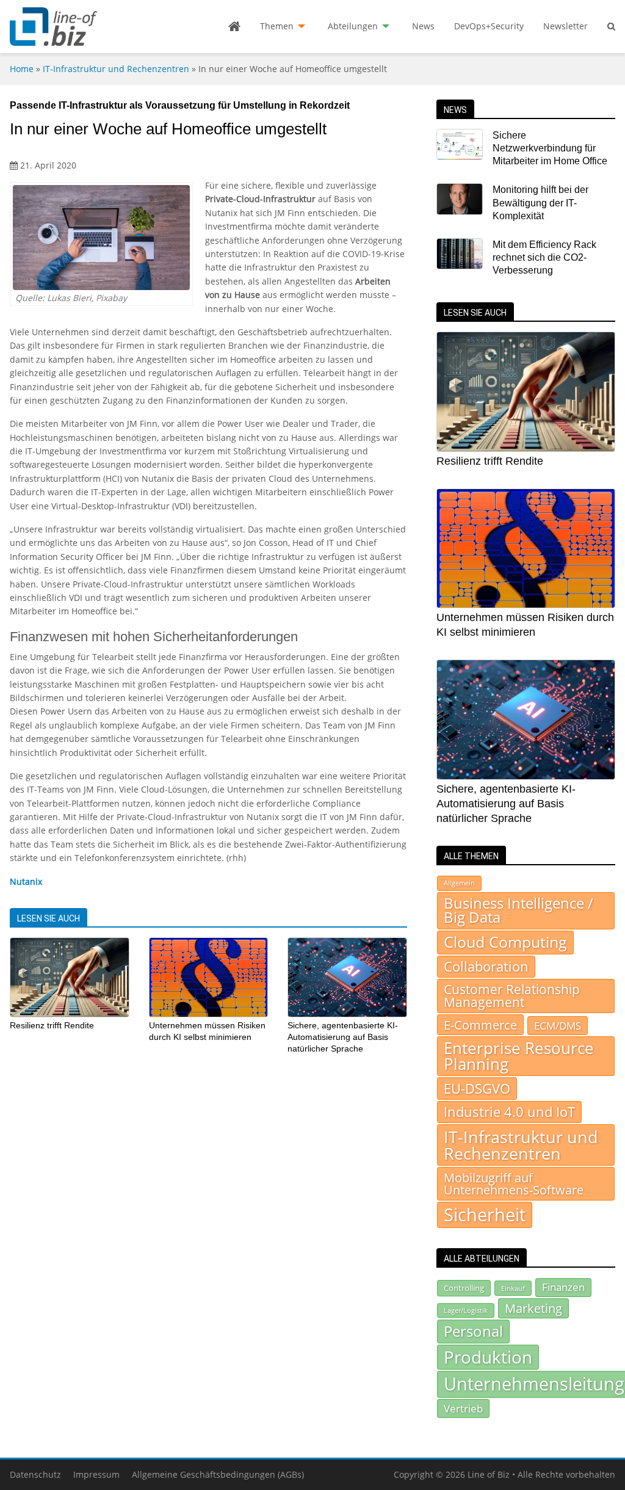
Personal (473, 1331)
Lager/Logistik (466, 1310)
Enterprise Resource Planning (519, 1056)
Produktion (488, 1356)
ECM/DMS (557, 1025)
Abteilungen (353, 26)
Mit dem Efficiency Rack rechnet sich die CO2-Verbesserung (544, 257)
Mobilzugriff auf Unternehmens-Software (513, 1183)
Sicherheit (485, 1214)
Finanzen (563, 1287)
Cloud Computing (505, 942)
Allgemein (459, 883)
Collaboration (486, 966)
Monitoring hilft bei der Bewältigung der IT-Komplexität (540, 202)
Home (22, 68)
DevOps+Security (489, 26)
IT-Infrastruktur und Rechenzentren (116, 68)
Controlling (464, 1287)
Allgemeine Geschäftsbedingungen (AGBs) (218, 1474)
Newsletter (565, 26)
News (423, 26)
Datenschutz (35, 1474)
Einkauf (513, 1288)
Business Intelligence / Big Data (518, 910)
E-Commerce (480, 1024)
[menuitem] (234, 26)
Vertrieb (463, 1408)
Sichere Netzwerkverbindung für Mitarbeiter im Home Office (550, 148)
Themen (277, 26)
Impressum (96, 1474)
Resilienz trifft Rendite (52, 1025)
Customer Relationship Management (512, 996)
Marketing (533, 1308)
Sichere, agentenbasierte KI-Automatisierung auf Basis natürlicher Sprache (342, 1036)
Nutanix (26, 881)
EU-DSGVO (477, 1088)
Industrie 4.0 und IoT (509, 1111)
